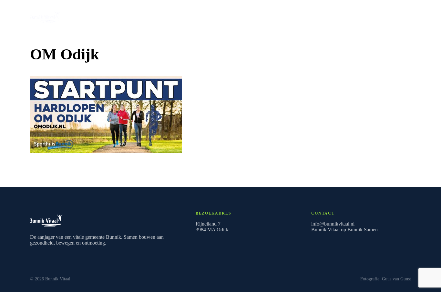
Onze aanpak (192, 15)
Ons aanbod (388, 15)
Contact (275, 15)
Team (251, 15)
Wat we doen (155, 15)
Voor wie (226, 15)
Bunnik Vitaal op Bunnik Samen (344, 229)
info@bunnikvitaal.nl (332, 224)
